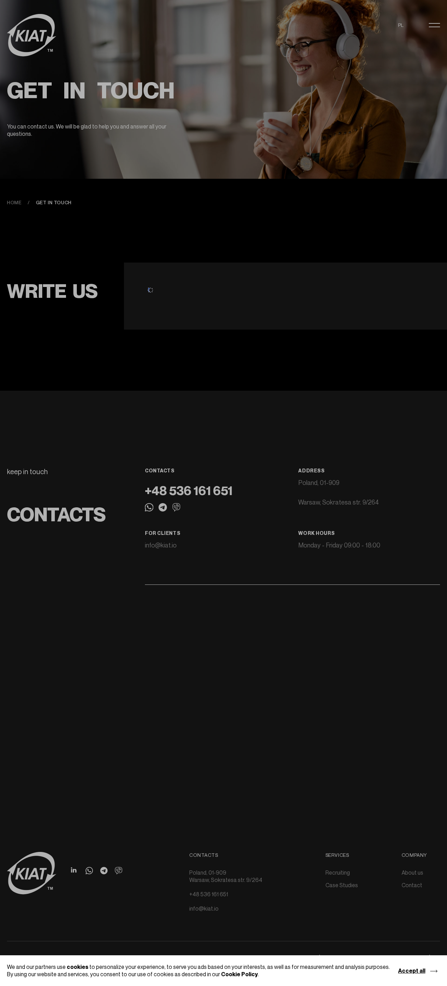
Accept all (411, 970)
